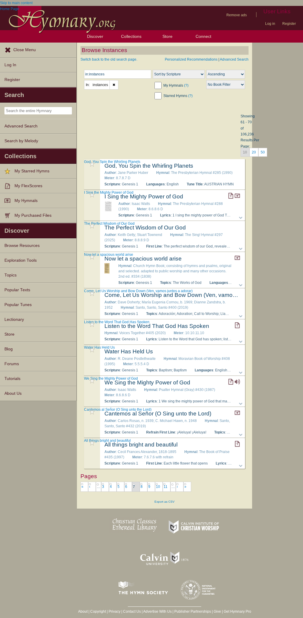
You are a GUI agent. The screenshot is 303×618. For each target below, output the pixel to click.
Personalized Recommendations (191, 59)
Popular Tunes (18, 304)
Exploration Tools (20, 260)
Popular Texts (17, 290)
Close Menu (24, 50)
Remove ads (236, 15)
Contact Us (132, 611)
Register (289, 24)
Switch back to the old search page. (108, 59)
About (83, 611)
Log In (10, 65)
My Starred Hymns (31, 171)
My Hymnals (26, 200)
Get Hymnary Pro (237, 611)
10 (158, 487)
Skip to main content (16, 3)
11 (165, 487)
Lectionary (14, 319)
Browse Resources (22, 245)
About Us (13, 393)
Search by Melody (21, 141)
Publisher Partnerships (192, 611)
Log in (270, 24)
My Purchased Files (32, 215)
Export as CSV (164, 501)
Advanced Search (21, 126)
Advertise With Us (157, 611)
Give (217, 611)
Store (167, 36)
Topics (10, 275)
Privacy (114, 611)
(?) (186, 85)
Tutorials (12, 378)
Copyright (98, 611)
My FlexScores (28, 186)
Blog (8, 349)
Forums (11, 364)
